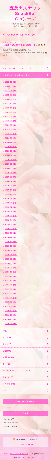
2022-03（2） (11, 95)
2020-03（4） (11, 177)
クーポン (7, 364)
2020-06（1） (11, 164)
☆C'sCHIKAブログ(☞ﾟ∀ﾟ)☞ (17, 370)
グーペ (27, 457)
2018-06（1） (11, 259)
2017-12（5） (11, 272)
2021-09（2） (11, 112)
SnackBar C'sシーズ (19, 454)
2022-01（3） (11, 99)
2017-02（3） (11, 302)
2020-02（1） (11, 181)
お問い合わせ (9, 357)
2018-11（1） (11, 242)
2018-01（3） (11, 268)
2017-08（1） (11, 289)
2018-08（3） (11, 255)
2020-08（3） (11, 160)
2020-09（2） (11, 155)
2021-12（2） (11, 104)
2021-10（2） (11, 108)
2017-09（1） (11, 285)
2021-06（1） (11, 121)
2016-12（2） (11, 311)
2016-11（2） (11, 315)
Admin (34, 457)
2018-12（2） (11, 237)
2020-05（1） (11, 168)
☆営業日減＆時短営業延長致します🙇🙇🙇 (24, 45)
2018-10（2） (11, 246)
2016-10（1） (11, 319)
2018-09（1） (11, 250)
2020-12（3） (11, 142)
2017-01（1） (11, 306)
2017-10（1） (11, 281)
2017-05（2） (11, 298)
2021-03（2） (11, 134)
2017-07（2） (11, 293)
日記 (5, 390)
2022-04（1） (11, 91)
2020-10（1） (11, 151)
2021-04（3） (11, 129)
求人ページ (8, 377)
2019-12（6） (11, 190)
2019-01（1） (11, 233)
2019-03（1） (11, 224)
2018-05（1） (11, 263)
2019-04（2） (11, 220)
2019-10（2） (11, 194)
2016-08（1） (11, 324)
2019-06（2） (11, 211)
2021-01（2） (11, 138)
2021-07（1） (11, 116)
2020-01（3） (11, 186)
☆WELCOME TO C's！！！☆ (17, 68)
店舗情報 (7, 351)
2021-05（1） (11, 125)
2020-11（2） (11, 147)
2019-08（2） (11, 203)
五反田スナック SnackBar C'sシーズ (28, 13)
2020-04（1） (11, 173)
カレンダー (8, 344)
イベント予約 (9, 384)
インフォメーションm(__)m (16, 75)
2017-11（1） (11, 276)
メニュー (7, 337)
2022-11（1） (11, 82)
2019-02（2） (11, 229)
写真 (5, 331)
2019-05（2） (11, 216)
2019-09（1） (11, 199)
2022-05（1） (11, 86)
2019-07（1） (11, 207)
